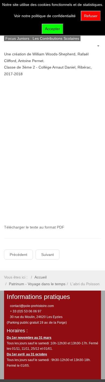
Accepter (52, 29)
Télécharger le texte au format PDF (34, 227)
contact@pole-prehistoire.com (31, 306)
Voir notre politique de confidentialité (45, 16)
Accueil (40, 277)
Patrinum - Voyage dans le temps (37, 284)
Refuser (90, 16)
